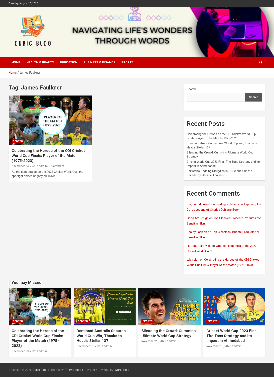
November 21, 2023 (89, 346)
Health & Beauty (40, 62)
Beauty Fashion (197, 232)
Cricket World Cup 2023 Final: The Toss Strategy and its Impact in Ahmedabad (232, 335)
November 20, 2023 (153, 341)
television (193, 259)
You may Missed (26, 282)
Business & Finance (99, 62)
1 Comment (56, 166)
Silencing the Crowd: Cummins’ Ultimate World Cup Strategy (169, 333)
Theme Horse (74, 370)
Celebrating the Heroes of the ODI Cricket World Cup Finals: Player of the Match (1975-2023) (48, 155)
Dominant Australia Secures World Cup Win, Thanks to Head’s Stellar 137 (101, 335)
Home (16, 62)
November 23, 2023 (24, 166)
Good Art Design (197, 218)
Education (68, 62)
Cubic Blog (39, 370)
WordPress (122, 370)
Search (191, 89)
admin (43, 166)
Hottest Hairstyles (199, 246)
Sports (127, 62)
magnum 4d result (199, 204)
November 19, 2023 (218, 346)
